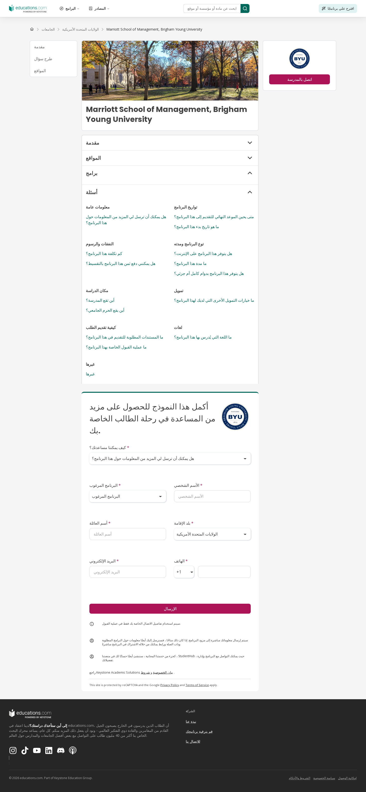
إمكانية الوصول (347, 778)
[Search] (245, 8)
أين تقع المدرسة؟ (100, 300)
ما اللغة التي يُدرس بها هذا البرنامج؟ (203, 337)
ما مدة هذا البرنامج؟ (190, 263)
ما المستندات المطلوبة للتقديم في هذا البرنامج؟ (124, 337)
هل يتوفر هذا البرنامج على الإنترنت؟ (203, 253)
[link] (154, 29)
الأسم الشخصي (188, 485)
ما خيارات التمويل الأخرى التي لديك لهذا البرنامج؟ (214, 300)
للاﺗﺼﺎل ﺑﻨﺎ (193, 741)
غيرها (90, 374)
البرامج (70, 8)
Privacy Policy (169, 685)
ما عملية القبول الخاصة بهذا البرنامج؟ (116, 347)
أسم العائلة (100, 523)
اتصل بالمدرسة (299, 79)
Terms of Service (197, 685)
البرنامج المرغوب (105, 485)
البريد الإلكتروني (104, 561)
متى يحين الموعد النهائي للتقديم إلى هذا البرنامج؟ (214, 216)
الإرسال (170, 608)
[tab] (53, 47)
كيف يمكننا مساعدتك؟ (109, 447)
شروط (145, 672)
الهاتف (181, 561)
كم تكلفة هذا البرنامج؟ (104, 253)
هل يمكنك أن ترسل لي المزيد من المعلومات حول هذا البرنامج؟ (126, 219)
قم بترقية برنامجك (199, 731)
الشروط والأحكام (299, 778)
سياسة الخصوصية (324, 778)
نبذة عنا (191, 721)
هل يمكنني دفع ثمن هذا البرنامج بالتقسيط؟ (120, 263)
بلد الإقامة (183, 523)
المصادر (100, 8)
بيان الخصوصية (163, 672)
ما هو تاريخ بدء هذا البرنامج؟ (196, 226)
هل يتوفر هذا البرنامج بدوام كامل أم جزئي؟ (209, 273)
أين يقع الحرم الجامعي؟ (105, 310)
